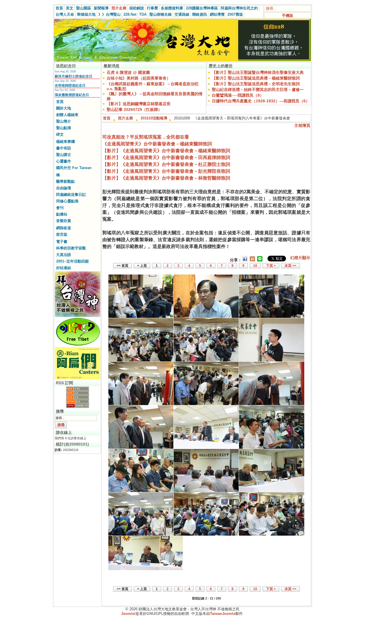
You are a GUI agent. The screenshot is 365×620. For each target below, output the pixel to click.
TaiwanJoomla (222, 613)
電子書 (61, 241)
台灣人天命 (65, 14)
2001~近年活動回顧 (72, 261)
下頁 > (271, 266)
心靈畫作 (63, 161)
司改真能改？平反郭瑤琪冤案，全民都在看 (145, 137)
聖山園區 (83, 8)
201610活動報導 (154, 118)
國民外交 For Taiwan (74, 168)
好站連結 (63, 268)
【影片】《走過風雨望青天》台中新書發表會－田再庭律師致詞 (166, 157)
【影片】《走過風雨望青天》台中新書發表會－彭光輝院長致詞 (166, 171)
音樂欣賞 (63, 221)
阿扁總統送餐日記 (71, 194)
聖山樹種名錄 (160, 14)
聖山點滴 (63, 128)
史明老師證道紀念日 (70, 86)
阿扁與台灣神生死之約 (239, 8)
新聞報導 (101, 8)
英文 (69, 8)
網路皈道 (63, 228)
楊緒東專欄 (65, 141)
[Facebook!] (245, 260)
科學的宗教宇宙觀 (71, 248)
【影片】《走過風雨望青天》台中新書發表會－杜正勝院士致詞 (166, 164)
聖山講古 (63, 155)
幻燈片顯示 (300, 257)
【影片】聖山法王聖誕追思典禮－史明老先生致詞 (256, 84)
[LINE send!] (260, 260)
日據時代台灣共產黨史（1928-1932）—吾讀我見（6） (261, 101)
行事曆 (152, 8)
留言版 (61, 234)
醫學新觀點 (65, 181)
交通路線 (182, 14)
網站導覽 (217, 14)
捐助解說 (136, 8)
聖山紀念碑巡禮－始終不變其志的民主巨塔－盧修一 (258, 89)
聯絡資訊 (199, 14)
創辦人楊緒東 (67, 115)
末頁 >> (290, 266)
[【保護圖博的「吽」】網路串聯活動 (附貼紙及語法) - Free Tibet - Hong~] (77, 332)
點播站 (61, 214)
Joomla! (128, 613)
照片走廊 (118, 8)
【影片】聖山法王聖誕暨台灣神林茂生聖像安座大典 (258, 72)
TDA (143, 14)
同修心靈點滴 (67, 201)
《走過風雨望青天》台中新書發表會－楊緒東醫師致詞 (157, 143)
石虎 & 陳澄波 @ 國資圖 (128, 72)
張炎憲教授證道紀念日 (72, 95)
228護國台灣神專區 (202, 8)
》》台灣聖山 (109, 14)
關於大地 (63, 108)
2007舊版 (235, 14)
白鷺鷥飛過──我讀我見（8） (238, 95)
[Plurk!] (252, 260)
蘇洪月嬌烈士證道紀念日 (73, 76)
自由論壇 (63, 188)
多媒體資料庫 (172, 8)
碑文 (60, 134)
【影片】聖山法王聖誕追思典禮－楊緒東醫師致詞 (256, 78)
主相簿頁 (302, 125)
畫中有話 (63, 148)
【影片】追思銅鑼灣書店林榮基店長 (139, 103)
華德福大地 (86, 14)
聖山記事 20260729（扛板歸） (134, 109)
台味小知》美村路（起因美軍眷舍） (139, 78)
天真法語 (63, 255)
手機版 (287, 15)
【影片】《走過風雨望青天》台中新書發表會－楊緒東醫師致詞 (166, 150)
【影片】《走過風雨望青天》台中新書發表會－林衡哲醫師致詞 (166, 178)
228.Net (129, 14)
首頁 (59, 8)
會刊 (60, 208)
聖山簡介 (63, 121)
